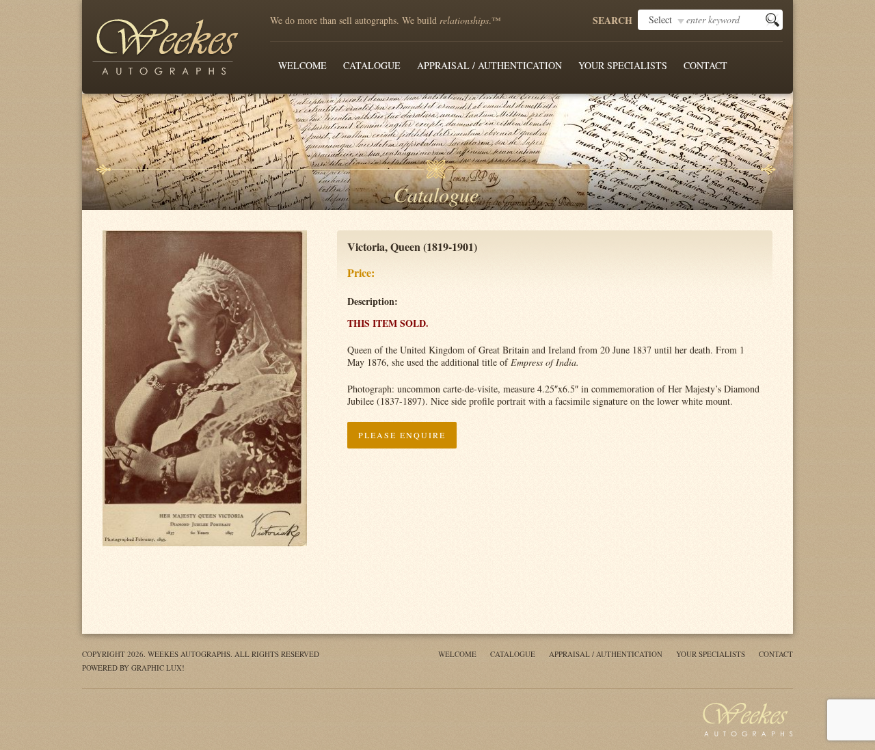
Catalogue (372, 65)
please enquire (402, 434)
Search (612, 20)
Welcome (302, 65)
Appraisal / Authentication (489, 65)
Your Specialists (622, 65)
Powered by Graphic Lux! (133, 667)
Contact (705, 65)
